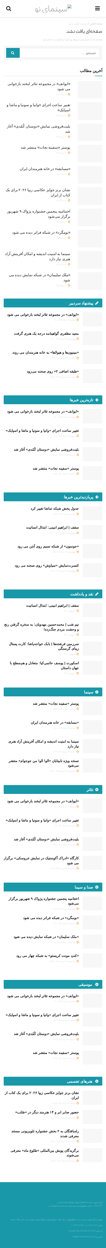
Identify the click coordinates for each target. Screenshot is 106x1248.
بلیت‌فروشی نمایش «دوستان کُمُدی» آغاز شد (46, 449)
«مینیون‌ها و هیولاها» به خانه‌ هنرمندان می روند (45, 352)
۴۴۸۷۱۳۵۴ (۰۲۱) (77, 1225)
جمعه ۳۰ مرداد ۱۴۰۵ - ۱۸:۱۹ (64, 473)
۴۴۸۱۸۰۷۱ (93, 1225)
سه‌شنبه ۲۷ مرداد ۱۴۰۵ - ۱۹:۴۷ (63, 377)
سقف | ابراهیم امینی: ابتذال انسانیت (52, 527)
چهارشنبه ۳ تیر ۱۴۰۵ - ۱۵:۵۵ (64, 552)
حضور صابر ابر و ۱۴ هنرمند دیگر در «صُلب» (47, 1112)
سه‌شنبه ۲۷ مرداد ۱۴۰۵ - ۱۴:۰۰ (63, 1141)
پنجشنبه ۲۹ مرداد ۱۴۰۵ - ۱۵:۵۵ (62, 961)
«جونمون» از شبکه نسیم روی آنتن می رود (48, 546)
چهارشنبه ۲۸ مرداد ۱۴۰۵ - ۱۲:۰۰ (63, 339)
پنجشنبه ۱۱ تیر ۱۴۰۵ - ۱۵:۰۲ (65, 514)
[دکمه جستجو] (13, 53)
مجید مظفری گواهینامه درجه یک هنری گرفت (46, 333)
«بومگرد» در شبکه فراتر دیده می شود (41, 232)
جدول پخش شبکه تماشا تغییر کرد (55, 508)
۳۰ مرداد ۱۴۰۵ (62, 94)
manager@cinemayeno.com (82, 1231)
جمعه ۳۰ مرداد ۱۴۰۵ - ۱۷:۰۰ (65, 728)
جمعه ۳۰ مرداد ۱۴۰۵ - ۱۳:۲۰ (64, 751)
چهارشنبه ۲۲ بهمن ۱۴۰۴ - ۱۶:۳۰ (63, 533)
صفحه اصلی (96, 23)
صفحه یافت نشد (77, 23)
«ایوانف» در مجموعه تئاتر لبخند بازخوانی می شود (43, 314)
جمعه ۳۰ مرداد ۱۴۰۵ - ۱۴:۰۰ (64, 923)
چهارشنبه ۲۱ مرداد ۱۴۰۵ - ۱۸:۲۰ (63, 571)
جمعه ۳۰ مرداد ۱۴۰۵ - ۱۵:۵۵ (64, 1103)
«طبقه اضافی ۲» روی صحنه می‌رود (53, 371)
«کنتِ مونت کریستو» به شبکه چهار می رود (47, 956)
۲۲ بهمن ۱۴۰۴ (70, 611)
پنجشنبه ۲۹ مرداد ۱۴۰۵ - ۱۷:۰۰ (63, 1117)
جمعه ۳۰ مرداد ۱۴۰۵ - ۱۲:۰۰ (65, 942)
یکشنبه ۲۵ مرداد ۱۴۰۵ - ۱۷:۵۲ (63, 1160)
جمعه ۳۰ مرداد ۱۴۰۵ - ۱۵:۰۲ (64, 909)
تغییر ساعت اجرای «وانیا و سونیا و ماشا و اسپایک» (42, 430)
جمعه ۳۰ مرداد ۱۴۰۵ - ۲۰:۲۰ (65, 436)
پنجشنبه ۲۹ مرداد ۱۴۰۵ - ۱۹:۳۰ (63, 771)
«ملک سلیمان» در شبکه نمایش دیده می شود (46, 937)
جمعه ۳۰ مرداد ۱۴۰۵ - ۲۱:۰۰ (65, 320)
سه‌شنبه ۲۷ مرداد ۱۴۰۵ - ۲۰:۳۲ (63, 358)
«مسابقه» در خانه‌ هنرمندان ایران (45, 169)
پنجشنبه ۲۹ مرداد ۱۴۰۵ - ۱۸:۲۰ (63, 868)
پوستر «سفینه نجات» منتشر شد (45, 147)
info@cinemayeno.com (83, 1236)
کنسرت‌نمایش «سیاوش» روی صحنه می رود (47, 565)
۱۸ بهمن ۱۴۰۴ (70, 634)
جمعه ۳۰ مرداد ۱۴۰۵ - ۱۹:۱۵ (64, 455)
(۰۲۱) (88, 1225)
